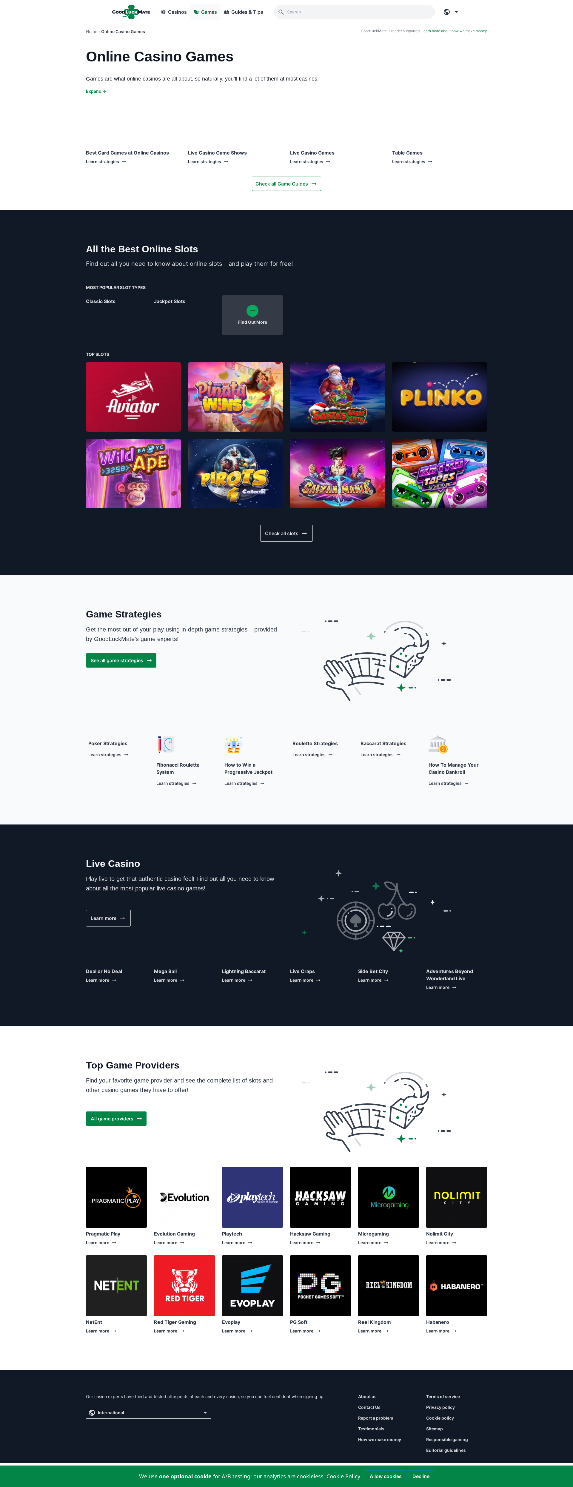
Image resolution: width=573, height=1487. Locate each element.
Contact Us (369, 1407)
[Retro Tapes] (439, 473)
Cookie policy (440, 1417)
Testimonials (371, 1428)
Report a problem (375, 1417)
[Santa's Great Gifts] (337, 397)
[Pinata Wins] (235, 397)
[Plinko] (439, 397)
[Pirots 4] (235, 473)
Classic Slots (100, 301)
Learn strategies (102, 161)
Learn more (97, 980)
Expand (96, 91)
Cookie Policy (343, 1476)
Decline (420, 1476)
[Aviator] (133, 397)
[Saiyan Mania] (337, 473)
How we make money (379, 1439)
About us (367, 1396)
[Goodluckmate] (131, 12)
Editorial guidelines (446, 1450)
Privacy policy (440, 1407)
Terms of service (443, 1396)
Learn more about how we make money (454, 31)
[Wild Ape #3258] (133, 473)
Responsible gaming (447, 1439)
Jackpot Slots (169, 301)
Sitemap (434, 1428)
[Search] (281, 12)
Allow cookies (386, 1476)
